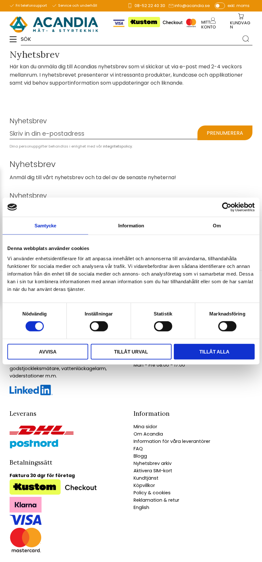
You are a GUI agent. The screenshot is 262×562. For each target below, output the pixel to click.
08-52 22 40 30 (150, 5)
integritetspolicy (117, 146)
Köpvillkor (144, 485)
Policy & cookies (152, 493)
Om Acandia (148, 434)
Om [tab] (217, 225)
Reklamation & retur (156, 500)
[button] (15, 41)
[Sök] (245, 39)
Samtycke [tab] (45, 225)
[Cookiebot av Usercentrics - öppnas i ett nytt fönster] (227, 207)
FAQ (138, 448)
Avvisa (48, 351)
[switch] (99, 326)
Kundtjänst (146, 478)
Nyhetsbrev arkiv (153, 463)
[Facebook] (31, 394)
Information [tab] (131, 225)
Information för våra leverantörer (172, 441)
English (141, 507)
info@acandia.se (192, 5)
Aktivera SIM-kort (153, 470)
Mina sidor (145, 426)
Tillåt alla (214, 351)
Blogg (140, 456)
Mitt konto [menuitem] (208, 24)
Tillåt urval (131, 351)
